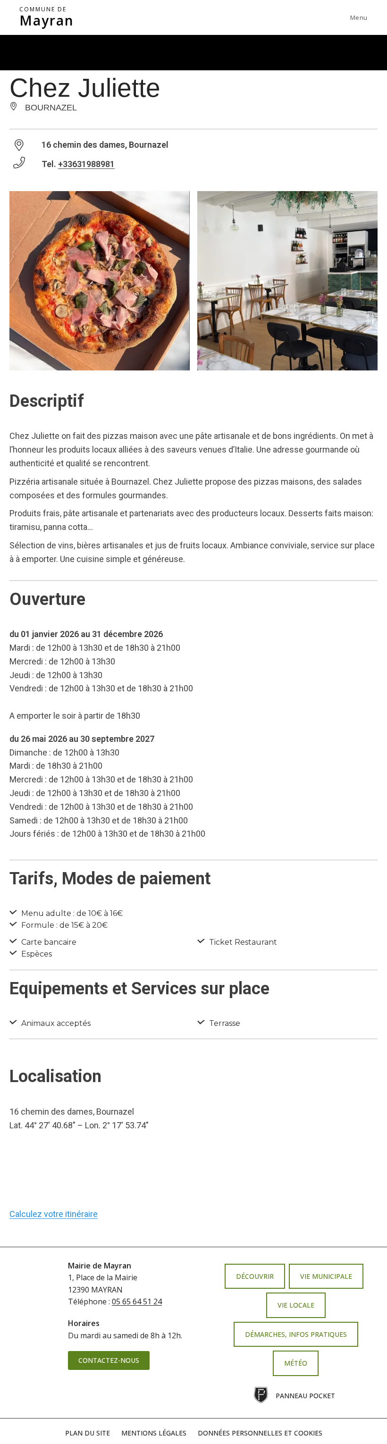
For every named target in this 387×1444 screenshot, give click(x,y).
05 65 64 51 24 (137, 1301)
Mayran (46, 17)
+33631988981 (86, 164)
